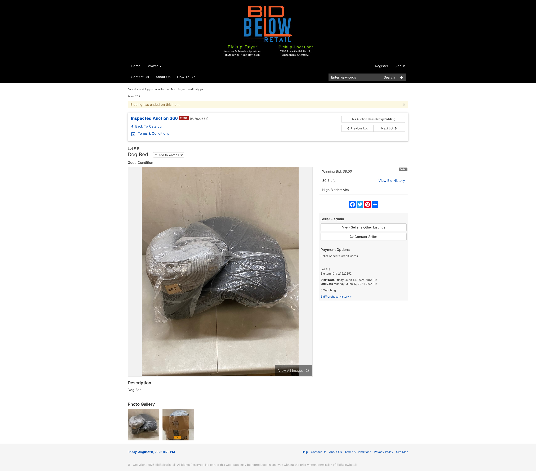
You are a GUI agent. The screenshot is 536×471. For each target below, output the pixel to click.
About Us (163, 77)
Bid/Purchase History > (336, 296)
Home (135, 66)
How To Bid (186, 77)
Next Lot (387, 128)
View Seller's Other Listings (363, 227)
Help (305, 452)
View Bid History (392, 180)
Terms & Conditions (153, 133)
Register (381, 66)
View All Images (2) (293, 370)
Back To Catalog (148, 126)
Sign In (399, 66)
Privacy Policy (383, 452)
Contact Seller (365, 237)
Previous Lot (359, 128)
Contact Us (140, 77)
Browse (153, 66)
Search (389, 77)
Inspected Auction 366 (154, 118)
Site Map (402, 452)
